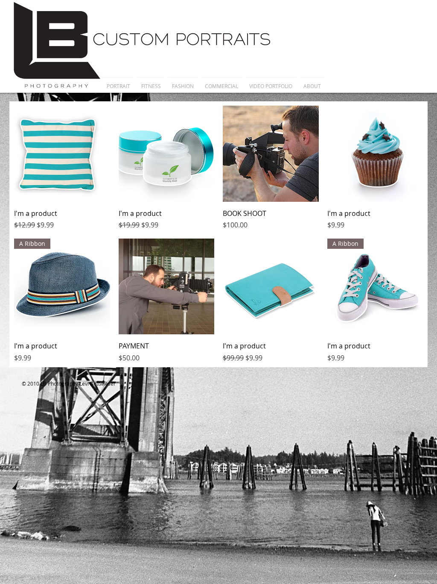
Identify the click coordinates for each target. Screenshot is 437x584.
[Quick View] (62, 154)
